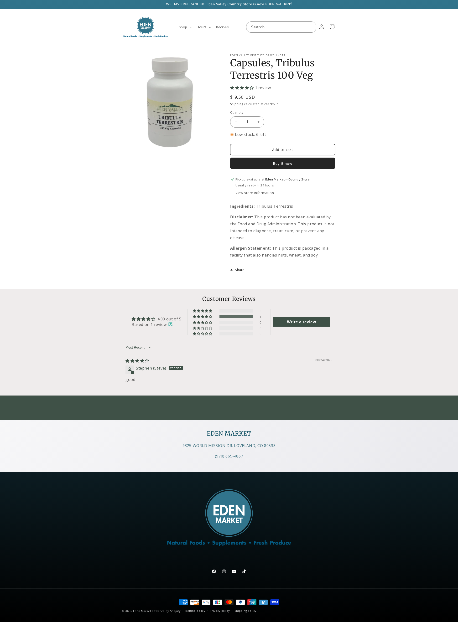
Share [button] (240, 269)
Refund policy (195, 610)
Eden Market (142, 611)
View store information (254, 192)
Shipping (236, 104)
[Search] (311, 27)
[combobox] (281, 27)
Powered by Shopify (166, 611)
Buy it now (282, 163)
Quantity (236, 112)
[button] (185, 27)
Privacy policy (220, 610)
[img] (137, 360)
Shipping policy (246, 610)
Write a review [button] (301, 321)
